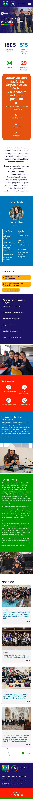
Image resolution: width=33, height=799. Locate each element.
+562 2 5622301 (12, 780)
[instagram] (15, 795)
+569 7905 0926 (16, 118)
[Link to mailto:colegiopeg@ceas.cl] (16, 123)
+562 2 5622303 (22, 780)
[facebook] (11, 795)
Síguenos (16, 136)
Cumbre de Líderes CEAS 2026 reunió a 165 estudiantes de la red (16, 656)
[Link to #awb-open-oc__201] (29, 3)
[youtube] (18, 795)
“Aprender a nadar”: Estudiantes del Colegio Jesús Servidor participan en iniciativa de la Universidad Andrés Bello (16, 615)
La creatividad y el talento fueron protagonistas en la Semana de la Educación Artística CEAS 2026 (15, 696)
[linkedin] (22, 795)
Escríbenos (16, 127)
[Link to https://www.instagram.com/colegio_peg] (16, 132)
